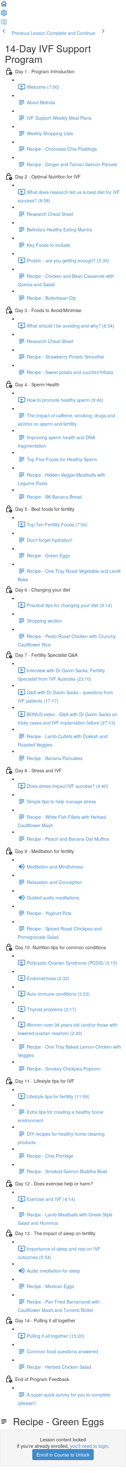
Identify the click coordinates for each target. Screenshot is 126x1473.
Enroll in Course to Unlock (63, 1454)
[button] (4, 6)
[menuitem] (4, 15)
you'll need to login (89, 1446)
